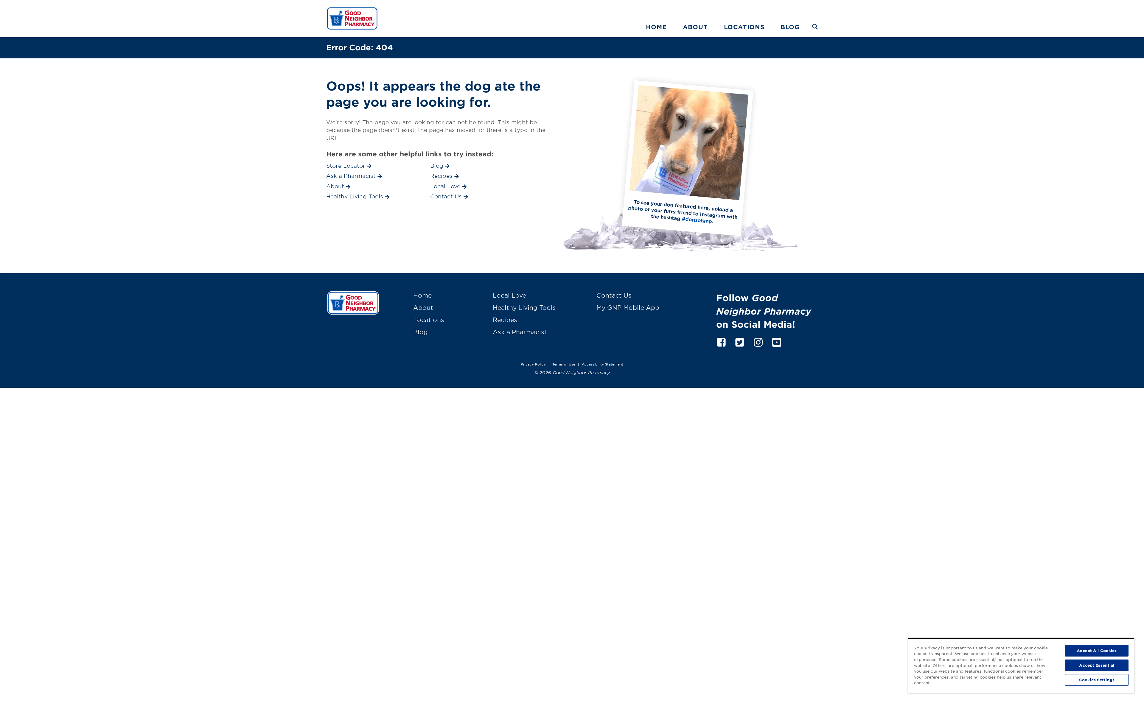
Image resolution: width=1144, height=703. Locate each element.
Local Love (509, 295)
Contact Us (614, 295)
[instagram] (758, 341)
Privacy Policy (533, 364)
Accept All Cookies (1097, 650)
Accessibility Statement (602, 364)
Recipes (505, 319)
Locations (744, 26)
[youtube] (777, 341)
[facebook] (721, 341)
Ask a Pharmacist (520, 331)
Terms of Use (563, 364)
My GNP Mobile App (627, 307)
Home (656, 26)
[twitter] (740, 341)
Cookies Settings (1097, 679)
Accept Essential (1096, 665)
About (695, 26)
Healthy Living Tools (524, 307)
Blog (790, 26)
